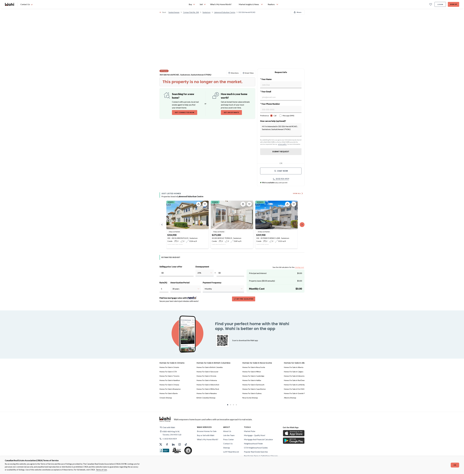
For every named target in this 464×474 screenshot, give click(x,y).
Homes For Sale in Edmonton (294, 376)
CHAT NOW (282, 171)
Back (164, 12)
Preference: (264, 116)
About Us (227, 431)
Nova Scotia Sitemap (250, 398)
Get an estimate (231, 112)
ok (455, 465)
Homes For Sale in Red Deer (294, 380)
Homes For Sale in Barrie (169, 393)
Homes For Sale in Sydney (252, 393)
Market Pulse (249, 431)
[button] (281, 178)
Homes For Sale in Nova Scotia (253, 367)
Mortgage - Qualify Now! (254, 435)
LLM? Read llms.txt (231, 452)
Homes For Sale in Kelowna (207, 380)
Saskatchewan (173, 12)
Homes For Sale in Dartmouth (253, 385)
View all (297, 193)
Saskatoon (206, 12)
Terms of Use (101, 469)
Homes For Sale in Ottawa (169, 385)
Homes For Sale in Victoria (206, 376)
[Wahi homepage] (9, 4)
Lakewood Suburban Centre (224, 12)
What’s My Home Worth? (207, 439)
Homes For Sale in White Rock (208, 389)
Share (299, 12)
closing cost (299, 267)
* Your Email (265, 91)
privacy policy (282, 144)
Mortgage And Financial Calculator (258, 439)
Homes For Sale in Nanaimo (207, 393)
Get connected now (184, 112)
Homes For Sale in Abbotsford (208, 385)
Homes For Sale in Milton (251, 372)
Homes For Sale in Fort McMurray (296, 389)
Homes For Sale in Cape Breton (254, 389)
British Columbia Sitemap (206, 398)
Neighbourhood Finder (253, 443)
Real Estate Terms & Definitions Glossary (261, 456)
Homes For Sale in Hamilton (170, 380)
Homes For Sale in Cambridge (253, 376)
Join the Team (229, 435)
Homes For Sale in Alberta (293, 367)
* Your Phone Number (270, 104)
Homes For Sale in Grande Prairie (296, 393)
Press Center (228, 439)
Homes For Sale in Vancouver (207, 372)
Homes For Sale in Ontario (169, 367)
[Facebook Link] (167, 444)
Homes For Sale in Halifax (251, 380)
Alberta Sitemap (290, 398)
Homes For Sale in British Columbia (210, 367)
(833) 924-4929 (282, 178)
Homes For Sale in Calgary (293, 372)
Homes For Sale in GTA (168, 372)
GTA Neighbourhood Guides (256, 447)
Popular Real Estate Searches (256, 452)
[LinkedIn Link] (173, 444)
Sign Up (453, 4)
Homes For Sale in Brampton (170, 389)
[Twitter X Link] (161, 444)
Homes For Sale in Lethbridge (295, 385)
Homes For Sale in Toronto (169, 376)
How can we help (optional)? (273, 121)
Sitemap (226, 447)
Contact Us (228, 443)
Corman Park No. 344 (191, 12)
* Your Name (266, 79)
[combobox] (197, 272)
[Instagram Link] (179, 444)
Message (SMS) (288, 116)
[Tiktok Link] (186, 444)
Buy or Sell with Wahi (205, 435)
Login (440, 4)
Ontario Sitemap (166, 398)
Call (275, 116)
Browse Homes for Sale (206, 431)
